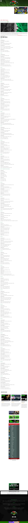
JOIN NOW (18, 425)
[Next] (26, 399)
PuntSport (12, 438)
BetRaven (12, 428)
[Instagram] (15, 516)
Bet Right (12, 433)
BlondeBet (12, 434)
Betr (11, 455)
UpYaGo (12, 445)
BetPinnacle (12, 450)
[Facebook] (12, 516)
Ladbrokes (12, 425)
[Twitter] (14, 516)
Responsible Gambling (14, 507)
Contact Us (8, 507)
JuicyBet (12, 448)
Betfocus (12, 435)
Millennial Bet (12, 449)
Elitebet (12, 456)
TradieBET (12, 427)
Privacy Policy (19, 507)
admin (8, 21)
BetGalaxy (12, 457)
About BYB (5, 507)
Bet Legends (12, 439)
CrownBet (12, 444)
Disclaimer (10, 507)
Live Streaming (22, 507)
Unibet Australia (13, 437)
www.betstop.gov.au (18, 493)
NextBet (12, 446)
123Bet (12, 447)
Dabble (12, 426)
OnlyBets (12, 436)
